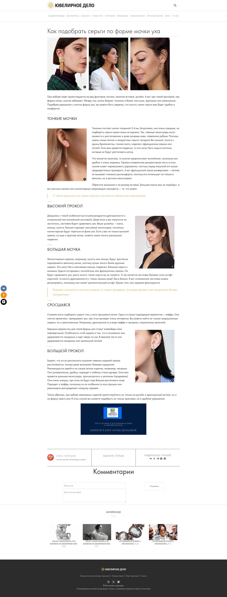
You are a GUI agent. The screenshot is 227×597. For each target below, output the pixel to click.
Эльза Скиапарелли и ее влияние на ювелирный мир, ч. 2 (64, 543)
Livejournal (108, 581)
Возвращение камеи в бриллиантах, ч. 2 (130, 542)
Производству (155, 16)
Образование (137, 16)
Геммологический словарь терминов (95, 576)
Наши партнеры (132, 576)
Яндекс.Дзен (118, 581)
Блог (167, 16)
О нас (175, 16)
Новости (97, 16)
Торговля (110, 16)
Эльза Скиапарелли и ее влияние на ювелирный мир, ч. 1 (97, 543)
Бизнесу (85, 16)
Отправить (154, 486)
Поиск (175, 5)
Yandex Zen (113, 581)
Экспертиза (73, 16)
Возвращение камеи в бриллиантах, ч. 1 (163, 542)
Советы (144, 576)
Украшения (122, 16)
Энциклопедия (56, 16)
